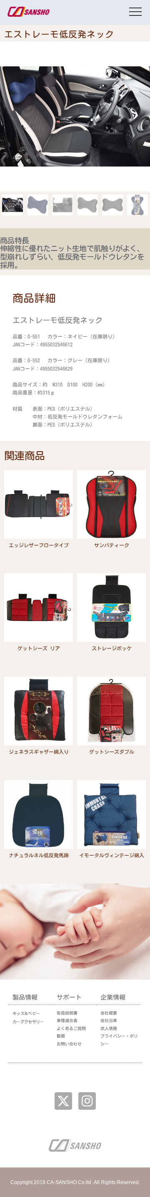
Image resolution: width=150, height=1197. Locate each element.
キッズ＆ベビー (26, 1013)
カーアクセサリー (27, 1022)
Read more (38, 556)
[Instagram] (87, 1101)
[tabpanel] (75, 372)
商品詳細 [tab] (34, 298)
